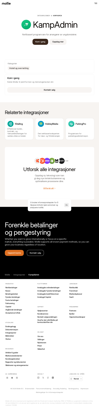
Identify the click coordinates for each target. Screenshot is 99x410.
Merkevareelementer (13, 356)
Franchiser (73, 291)
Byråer (71, 314)
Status (8, 339)
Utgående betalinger (13, 310)
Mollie (7, 274)
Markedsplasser (75, 294)
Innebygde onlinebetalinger (48, 288)
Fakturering (9, 303)
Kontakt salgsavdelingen (47, 317)
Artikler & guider (11, 353)
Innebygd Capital (44, 297)
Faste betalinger (11, 300)
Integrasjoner (43, 16)
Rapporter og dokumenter (15, 362)
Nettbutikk (73, 288)
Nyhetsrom (41, 343)
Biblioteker (9, 336)
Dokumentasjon (11, 330)
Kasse (7, 291)
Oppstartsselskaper (77, 317)
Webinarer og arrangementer (16, 365)
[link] (37, 161)
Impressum (84, 389)
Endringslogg (10, 326)
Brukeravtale (29, 389)
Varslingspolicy (73, 389)
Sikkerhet (41, 349)
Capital (8, 307)
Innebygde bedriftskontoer (48, 294)
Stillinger (40, 339)
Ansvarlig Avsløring (60, 389)
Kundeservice (42, 314)
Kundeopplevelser (12, 359)
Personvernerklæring (43, 389)
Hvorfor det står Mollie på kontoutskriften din (47, 321)
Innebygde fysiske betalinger (49, 291)
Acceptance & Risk (12, 313)
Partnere (72, 311)
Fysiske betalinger (12, 297)
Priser (39, 346)
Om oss (40, 336)
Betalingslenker (11, 294)
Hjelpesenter (42, 311)
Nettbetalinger (11, 288)
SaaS (71, 297)
